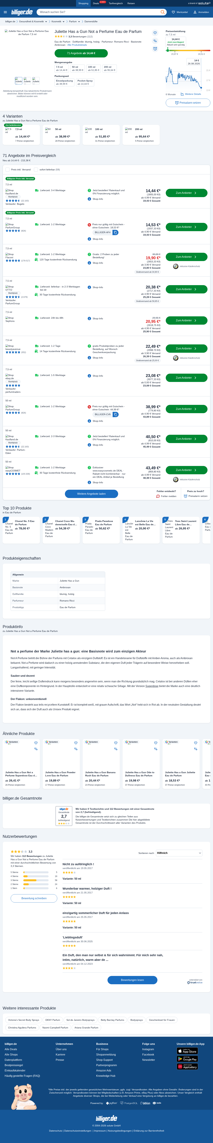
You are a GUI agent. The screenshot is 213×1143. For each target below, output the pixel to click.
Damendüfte (91, 21)
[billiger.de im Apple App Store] (191, 1050)
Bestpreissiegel (14, 1065)
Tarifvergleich (116, 3)
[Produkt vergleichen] (155, 41)
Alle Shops (11, 1054)
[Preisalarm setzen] (155, 49)
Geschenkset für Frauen (162, 1020)
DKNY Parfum (52, 1020)
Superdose (151, 686)
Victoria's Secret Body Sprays (23, 1020)
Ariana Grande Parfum (86, 1027)
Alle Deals (11, 1049)
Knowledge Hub (105, 1075)
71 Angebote (81, 53)
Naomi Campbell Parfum (55, 1027)
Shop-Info (98, 199)
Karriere (60, 1054)
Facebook (148, 1054)
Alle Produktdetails (77, 45)
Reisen (131, 3)
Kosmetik (56, 21)
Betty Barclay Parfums (112, 1020)
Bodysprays (136, 1020)
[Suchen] (162, 12)
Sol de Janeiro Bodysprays (80, 1020)
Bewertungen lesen (132, 980)
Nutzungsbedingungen (120, 1130)
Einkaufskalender (15, 1070)
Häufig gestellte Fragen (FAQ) (22, 1075)
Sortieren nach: (146, 853)
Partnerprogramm (106, 1065)
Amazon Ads (103, 1070)
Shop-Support (104, 1059)
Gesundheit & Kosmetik (31, 21)
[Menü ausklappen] (46, 21)
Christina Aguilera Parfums (22, 1027)
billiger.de (10, 21)
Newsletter (148, 1059)
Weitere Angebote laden (91, 493)
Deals (99, 3)
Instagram (148, 1049)
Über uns (61, 1049)
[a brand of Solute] (199, 3)
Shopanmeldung (106, 1054)
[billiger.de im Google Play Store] (191, 1059)
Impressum (100, 1130)
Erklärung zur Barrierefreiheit (149, 1130)
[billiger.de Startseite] (22, 12)
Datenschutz (55, 1130)
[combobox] (102, 12)
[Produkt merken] (155, 33)
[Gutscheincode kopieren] (115, 232)
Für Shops (102, 1049)
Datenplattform (13, 1059)
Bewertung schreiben (34, 898)
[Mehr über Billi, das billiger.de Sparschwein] (26, 1096)
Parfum (73, 21)
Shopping (83, 3)
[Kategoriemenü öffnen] (5, 12)
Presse (60, 1059)
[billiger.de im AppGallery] (191, 1066)
